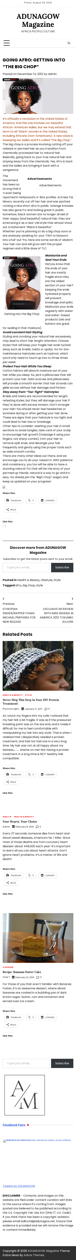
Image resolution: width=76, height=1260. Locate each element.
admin (52, 74)
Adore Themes (34, 1255)
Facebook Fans (14, 1125)
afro (18, 585)
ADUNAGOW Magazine (38, 20)
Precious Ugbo (11, 708)
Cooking (8, 967)
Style (57, 580)
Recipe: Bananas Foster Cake (22, 972)
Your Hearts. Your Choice (20, 821)
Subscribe (62, 567)
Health (7, 817)
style (39, 585)
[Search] (69, 43)
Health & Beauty (28, 580)
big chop (29, 585)
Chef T (6, 977)
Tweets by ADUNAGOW (19, 1186)
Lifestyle (46, 580)
